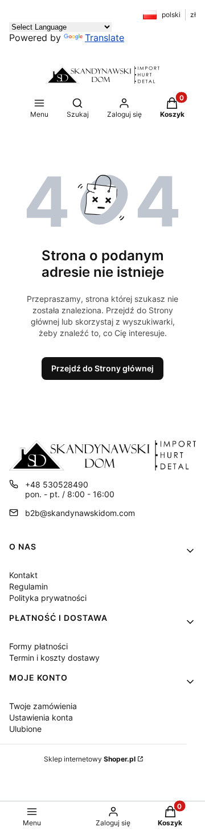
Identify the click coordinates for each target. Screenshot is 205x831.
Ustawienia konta (41, 717)
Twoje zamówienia (43, 706)
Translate (104, 37)
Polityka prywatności (48, 598)
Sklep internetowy (90, 759)
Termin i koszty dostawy (54, 657)
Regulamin (28, 586)
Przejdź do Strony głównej (102, 368)
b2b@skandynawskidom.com (80, 513)
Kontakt (23, 575)
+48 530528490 (56, 484)
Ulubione (25, 729)
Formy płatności (38, 646)
